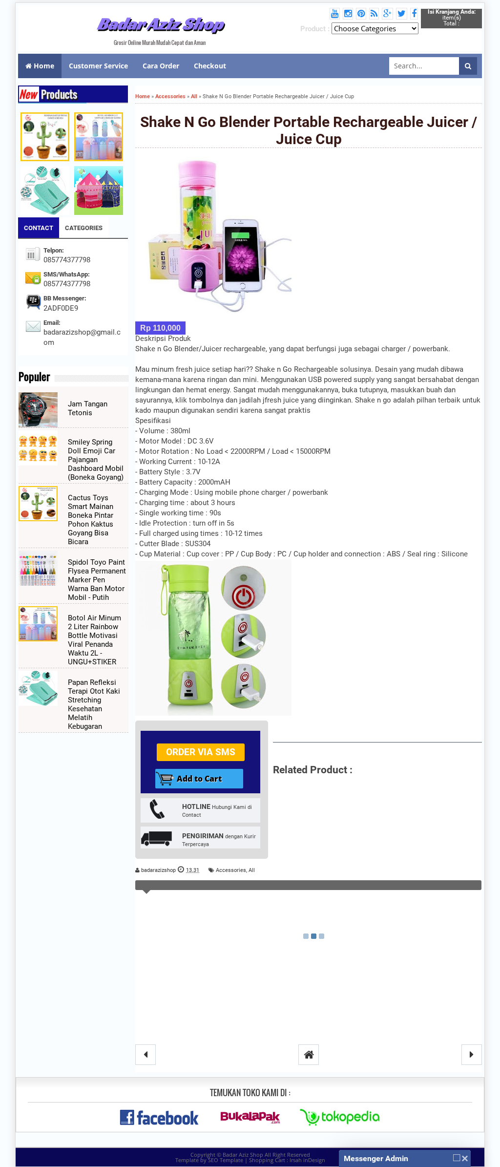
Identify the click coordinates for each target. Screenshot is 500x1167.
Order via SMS (200, 752)
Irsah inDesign (307, 1160)
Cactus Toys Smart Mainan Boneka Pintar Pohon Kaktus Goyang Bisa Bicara (90, 519)
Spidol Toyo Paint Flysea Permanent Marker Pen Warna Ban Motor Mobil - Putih (97, 580)
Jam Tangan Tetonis (87, 408)
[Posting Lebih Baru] (145, 1054)
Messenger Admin (376, 1158)
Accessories (231, 870)
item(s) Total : (452, 17)
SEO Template (225, 1160)
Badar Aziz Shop (160, 23)
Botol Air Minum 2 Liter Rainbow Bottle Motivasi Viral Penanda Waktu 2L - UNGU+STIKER (94, 640)
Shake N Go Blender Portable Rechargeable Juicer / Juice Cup (308, 130)
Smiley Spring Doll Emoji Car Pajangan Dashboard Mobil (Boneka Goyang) (96, 460)
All (252, 870)
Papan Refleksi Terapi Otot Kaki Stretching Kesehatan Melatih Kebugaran (94, 704)
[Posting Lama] (471, 1054)
